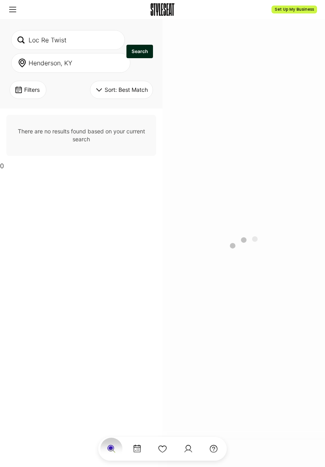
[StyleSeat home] (162, 9)
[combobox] (68, 40)
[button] (12, 9)
